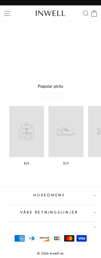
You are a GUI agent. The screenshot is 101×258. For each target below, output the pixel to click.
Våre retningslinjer (49, 212)
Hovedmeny (49, 195)
